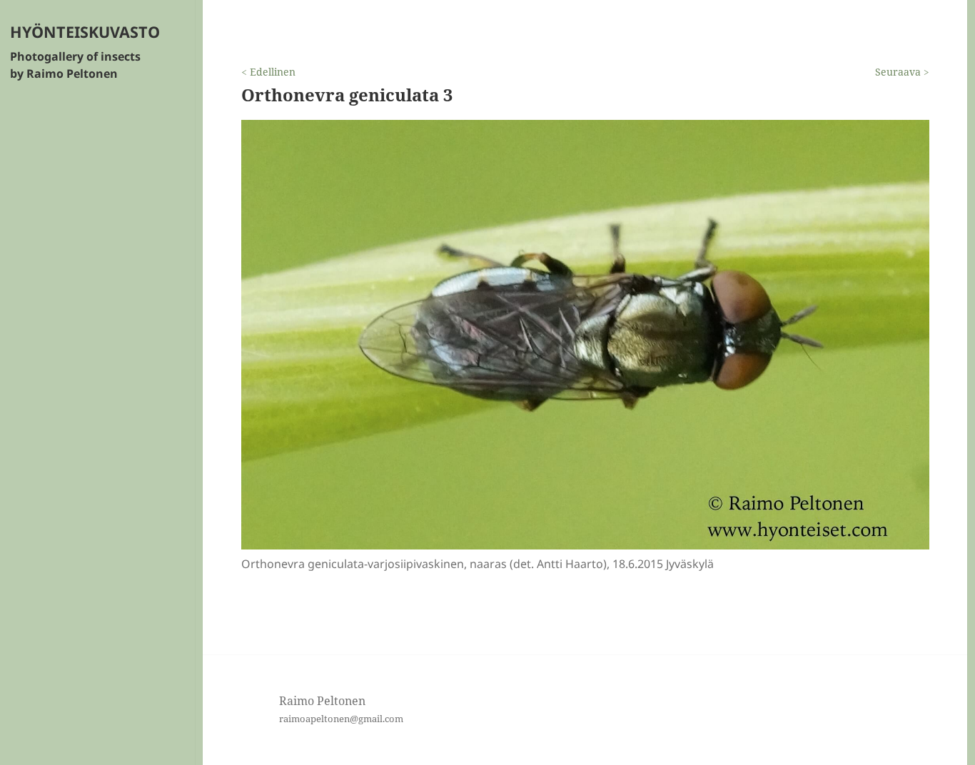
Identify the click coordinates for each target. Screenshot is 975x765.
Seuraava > (902, 71)
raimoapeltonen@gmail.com (341, 718)
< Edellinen (268, 71)
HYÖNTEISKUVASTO (85, 31)
